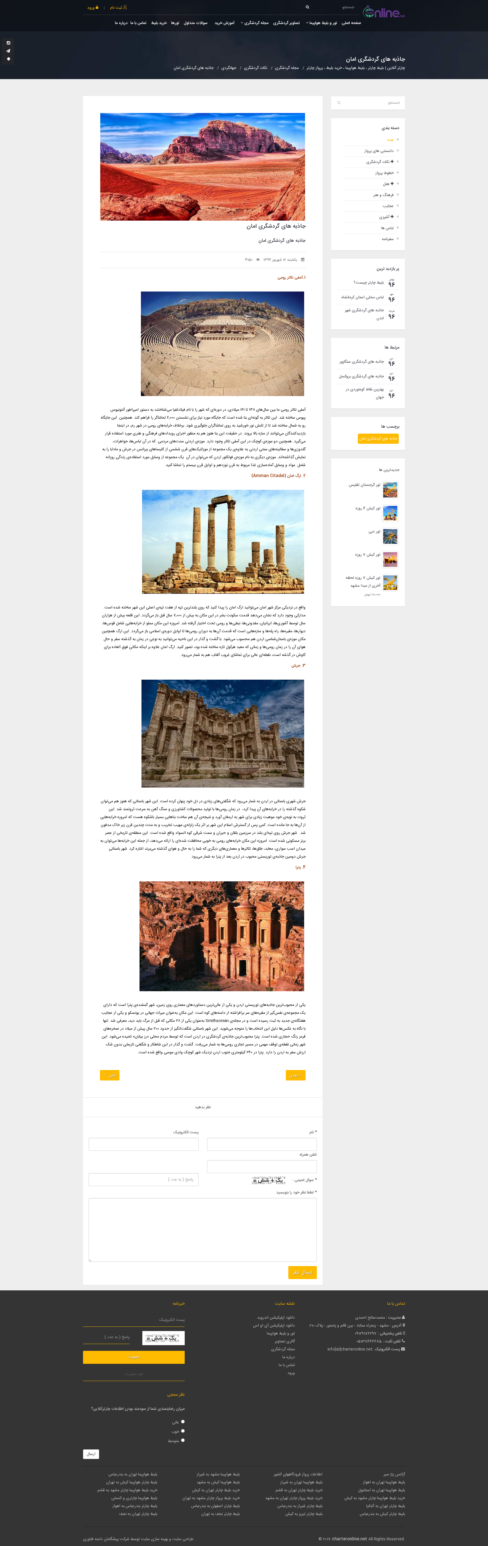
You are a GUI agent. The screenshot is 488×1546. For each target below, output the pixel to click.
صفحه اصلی (351, 23)
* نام (313, 1132)
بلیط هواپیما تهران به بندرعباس (132, 1474)
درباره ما (121, 23)
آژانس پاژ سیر (394, 1474)
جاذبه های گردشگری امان (378, 439)
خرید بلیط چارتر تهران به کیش (216, 1490)
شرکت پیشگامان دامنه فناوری (106, 1539)
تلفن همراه (308, 1154)
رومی (284, 409)
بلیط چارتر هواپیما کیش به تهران (131, 1482)
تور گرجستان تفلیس (364, 485)
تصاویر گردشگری (286, 23)
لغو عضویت (134, 1374)
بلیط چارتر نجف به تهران (220, 1514)
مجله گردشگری (256, 23)
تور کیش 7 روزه (367, 554)
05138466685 (369, 1341)
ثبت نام (116, 8)
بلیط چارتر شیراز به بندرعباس (300, 1506)
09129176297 (365, 1333)
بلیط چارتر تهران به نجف (138, 1514)
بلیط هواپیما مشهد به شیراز (218, 1474)
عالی (175, 1422)
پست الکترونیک (186, 1132)
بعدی (293, 1075)
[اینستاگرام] (8, 43)
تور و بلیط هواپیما (322, 23)
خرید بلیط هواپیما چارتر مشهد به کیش (374, 1498)
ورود (91, 8)
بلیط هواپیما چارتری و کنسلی (134, 1498)
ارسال (91, 1454)
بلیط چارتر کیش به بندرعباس (382, 1514)
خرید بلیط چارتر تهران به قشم (299, 1490)
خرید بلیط (159, 23)
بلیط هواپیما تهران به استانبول (381, 1490)
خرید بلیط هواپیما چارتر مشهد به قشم (127, 1490)
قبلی (112, 1075)
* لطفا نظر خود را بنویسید (296, 1192)
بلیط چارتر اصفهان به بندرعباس (215, 1506)
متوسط (173, 1441)
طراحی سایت (182, 1539)
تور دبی (374, 531)
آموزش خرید (224, 23)
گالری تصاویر (285, 1341)
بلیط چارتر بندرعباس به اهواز (134, 1506)
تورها (175, 23)
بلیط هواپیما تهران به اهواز (384, 1482)
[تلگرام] (8, 51)
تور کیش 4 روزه (368, 508)
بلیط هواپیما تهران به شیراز (301, 1482)
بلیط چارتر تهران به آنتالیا (385, 1506)
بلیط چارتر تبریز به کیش (304, 1514)
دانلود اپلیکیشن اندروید (276, 1317)
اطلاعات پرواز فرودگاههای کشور (298, 1474)
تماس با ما (138, 23)
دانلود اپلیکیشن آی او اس (274, 1325)
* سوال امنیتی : (304, 1180)
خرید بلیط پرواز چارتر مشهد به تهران (211, 1498)
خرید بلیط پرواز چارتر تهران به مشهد (294, 1498)
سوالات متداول (196, 23)
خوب (175, 1431)
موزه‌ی (267, 441)
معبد (240, 647)
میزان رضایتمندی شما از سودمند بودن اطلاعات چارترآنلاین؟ (138, 1409)
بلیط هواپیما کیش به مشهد (218, 1482)
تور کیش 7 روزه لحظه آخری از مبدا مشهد (363, 582)
